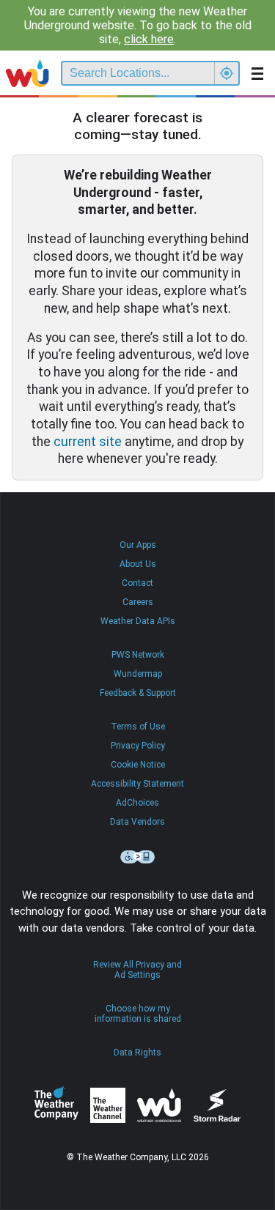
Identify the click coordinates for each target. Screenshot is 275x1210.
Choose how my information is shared (138, 1013)
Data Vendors (137, 822)
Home (27, 73)
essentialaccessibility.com (137, 857)
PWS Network (137, 655)
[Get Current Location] (226, 73)
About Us (138, 564)
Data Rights (137, 1052)
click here (149, 39)
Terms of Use (138, 726)
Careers (137, 602)
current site (88, 441)
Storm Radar (217, 1105)
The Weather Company (56, 1105)
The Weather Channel (107, 1105)
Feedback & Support (138, 693)
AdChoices (137, 803)
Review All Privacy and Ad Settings (137, 970)
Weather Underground (159, 1105)
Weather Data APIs (137, 621)
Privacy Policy (138, 746)
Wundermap (138, 674)
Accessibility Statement (137, 784)
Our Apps (138, 545)
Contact (137, 583)
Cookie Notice (138, 765)
